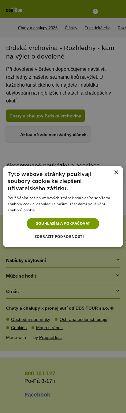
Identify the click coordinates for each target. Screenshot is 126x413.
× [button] (116, 172)
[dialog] (63, 206)
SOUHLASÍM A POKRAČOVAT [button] (63, 223)
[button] (63, 236)
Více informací (49, 210)
